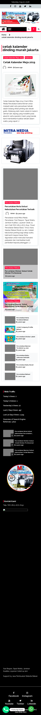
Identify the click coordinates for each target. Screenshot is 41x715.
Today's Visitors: (10, 401)
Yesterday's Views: (11, 406)
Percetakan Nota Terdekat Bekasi (22, 319)
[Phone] (6, 709)
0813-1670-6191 (17, 505)
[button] (29, 29)
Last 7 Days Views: (11, 410)
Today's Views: (9, 396)
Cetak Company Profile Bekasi (24, 328)
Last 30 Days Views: (11, 415)
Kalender (28, 57)
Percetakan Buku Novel (24, 365)
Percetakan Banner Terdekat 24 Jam (23, 347)
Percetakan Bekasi (12, 202)
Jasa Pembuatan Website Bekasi (24, 676)
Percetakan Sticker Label (25, 336)
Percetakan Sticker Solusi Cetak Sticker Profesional (18, 272)
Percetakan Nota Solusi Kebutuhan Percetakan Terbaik (23, 433)
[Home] (3, 29)
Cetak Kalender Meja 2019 (13, 57)
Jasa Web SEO (20, 712)
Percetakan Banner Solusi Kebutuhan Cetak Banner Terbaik (19, 305)
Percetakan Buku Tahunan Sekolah (22, 356)
